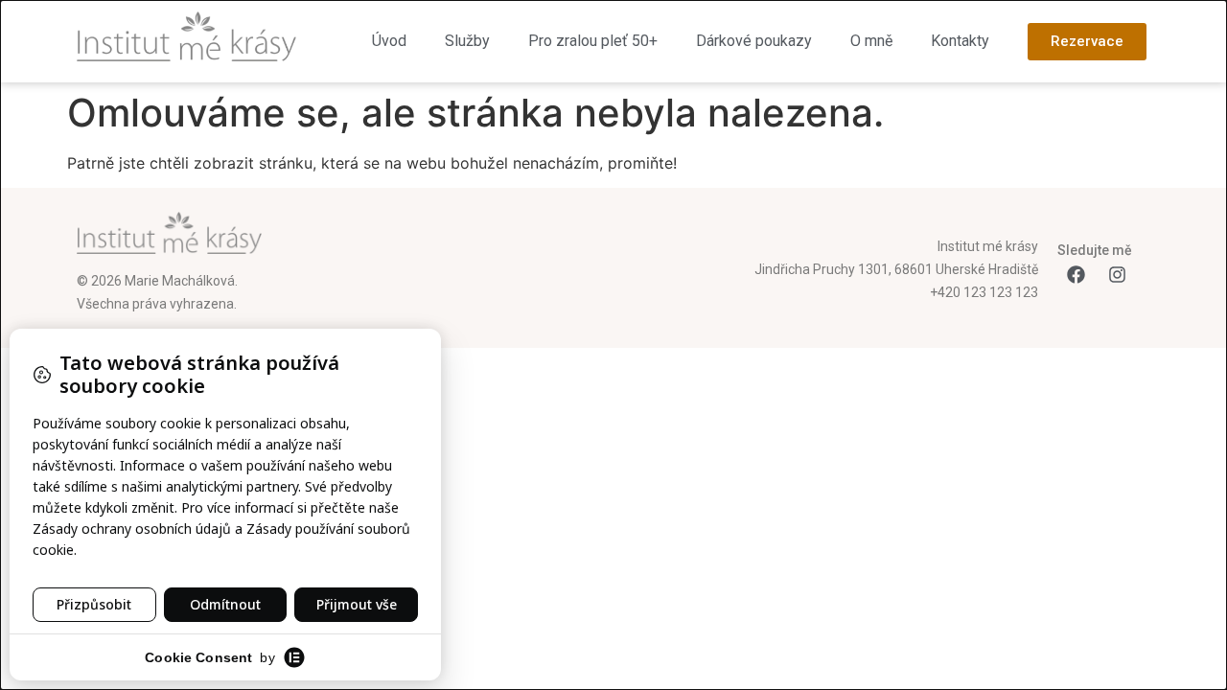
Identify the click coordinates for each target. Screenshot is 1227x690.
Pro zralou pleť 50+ (593, 41)
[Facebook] (1075, 275)
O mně (871, 41)
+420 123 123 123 (984, 292)
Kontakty (960, 41)
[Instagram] (1117, 275)
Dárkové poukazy (754, 41)
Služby (467, 41)
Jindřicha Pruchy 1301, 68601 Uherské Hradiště (896, 269)
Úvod (389, 41)
